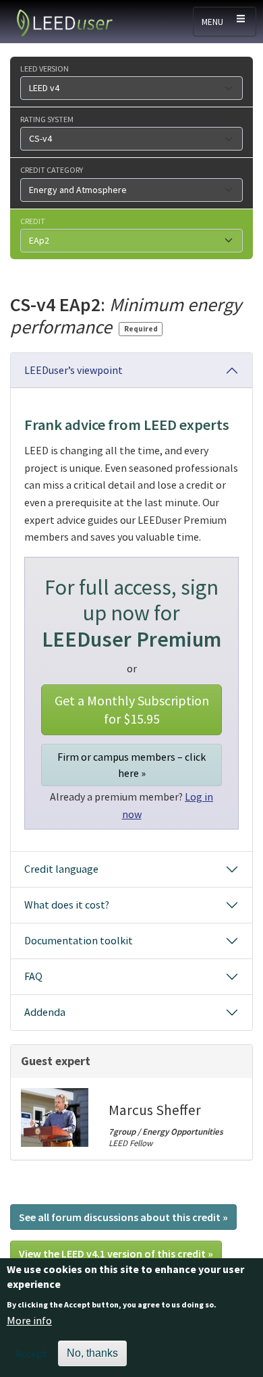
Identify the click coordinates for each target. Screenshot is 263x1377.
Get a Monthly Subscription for (132, 709)
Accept (31, 1353)
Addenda (44, 1012)
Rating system (47, 119)
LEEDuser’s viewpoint (73, 370)
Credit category (51, 169)
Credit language (61, 868)
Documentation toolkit (78, 940)
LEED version (44, 68)
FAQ (33, 976)
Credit (32, 220)
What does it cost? (66, 904)
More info (29, 1320)
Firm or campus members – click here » (131, 765)
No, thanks (92, 1353)
